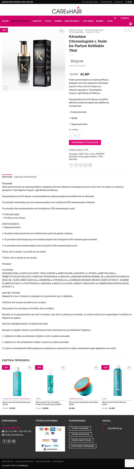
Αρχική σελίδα (75, 30)
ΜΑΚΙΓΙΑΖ (37, 21)
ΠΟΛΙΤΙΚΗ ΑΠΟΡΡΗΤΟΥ (24, 461)
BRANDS (100, 21)
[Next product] (125, 30)
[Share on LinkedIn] (90, 165)
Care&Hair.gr (114, 428)
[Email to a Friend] (81, 165)
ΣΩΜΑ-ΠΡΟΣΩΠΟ (72, 21)
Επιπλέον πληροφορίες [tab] (25, 177)
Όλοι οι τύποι (92, 32)
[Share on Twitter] (76, 165)
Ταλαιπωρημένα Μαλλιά (87, 157)
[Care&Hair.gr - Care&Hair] (67, 10)
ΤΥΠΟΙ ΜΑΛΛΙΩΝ (76, 32)
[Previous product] (130, 30)
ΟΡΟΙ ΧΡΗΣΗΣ (7, 461)
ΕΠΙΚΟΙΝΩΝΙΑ (106, 2)
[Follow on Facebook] (126, 2)
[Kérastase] (77, 62)
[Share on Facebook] (71, 165)
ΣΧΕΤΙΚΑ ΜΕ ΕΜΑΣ (90, 2)
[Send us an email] (131, 2)
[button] (125, 18)
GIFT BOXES (88, 21)
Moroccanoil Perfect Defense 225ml (114, 403)
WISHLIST (119, 2)
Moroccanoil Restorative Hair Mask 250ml (83, 403)
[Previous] (2, 390)
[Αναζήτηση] (115, 18)
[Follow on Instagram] (128, 2)
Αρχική (5, 21)
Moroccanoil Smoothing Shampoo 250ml (17, 403)
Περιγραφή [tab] (7, 177)
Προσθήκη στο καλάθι (85, 142)
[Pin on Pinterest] (85, 165)
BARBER (58, 21)
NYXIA (48, 21)
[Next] (132, 390)
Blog (110, 21)
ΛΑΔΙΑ (81, 154)
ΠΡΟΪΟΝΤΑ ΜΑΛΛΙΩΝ (20, 21)
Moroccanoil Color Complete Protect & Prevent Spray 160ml (48, 403)
